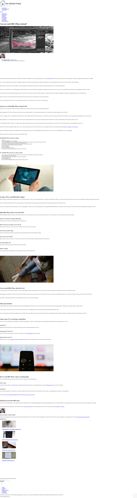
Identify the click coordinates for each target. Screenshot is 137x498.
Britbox (26, 206)
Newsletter (4, 488)
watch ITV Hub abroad (28, 406)
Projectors (4, 16)
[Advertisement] (32, 69)
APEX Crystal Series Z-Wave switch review (10, 439)
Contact (3, 489)
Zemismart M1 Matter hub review (8, 460)
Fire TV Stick (4, 20)
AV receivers (4, 18)
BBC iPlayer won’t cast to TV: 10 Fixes (28, 394)
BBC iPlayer (50, 78)
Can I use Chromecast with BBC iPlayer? (12, 394)
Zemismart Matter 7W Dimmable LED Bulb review (11, 429)
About (3, 487)
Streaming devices (5, 21)
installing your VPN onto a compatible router (18, 339)
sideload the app (49, 385)
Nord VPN (65, 126)
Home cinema (4, 17)
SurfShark (69, 126)
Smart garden (4, 9)
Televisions (4, 15)
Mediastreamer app (31, 333)
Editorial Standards (5, 490)
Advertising (4, 491)
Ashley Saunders (7, 59)
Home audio (4, 13)
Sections (1, 11)
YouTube (61, 93)
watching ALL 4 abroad (60, 406)
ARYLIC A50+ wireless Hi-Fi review (8, 450)
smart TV (36, 297)
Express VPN (75, 126)
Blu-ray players (4, 14)
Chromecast (4, 19)
